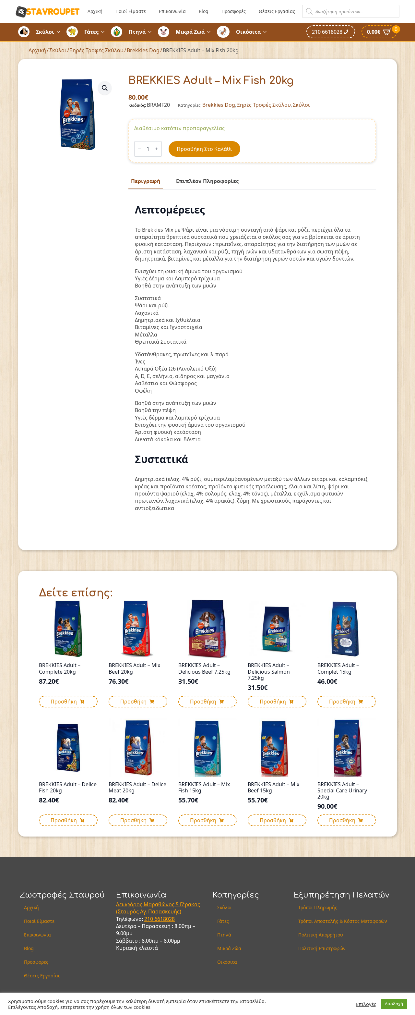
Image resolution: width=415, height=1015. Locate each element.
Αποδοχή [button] (394, 1004)
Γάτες (91, 31)
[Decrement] (139, 149)
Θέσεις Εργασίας (277, 11)
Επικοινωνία (172, 11)
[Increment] (156, 149)
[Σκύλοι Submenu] (60, 32)
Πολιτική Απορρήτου (320, 935)
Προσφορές (233, 11)
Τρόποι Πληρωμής (317, 907)
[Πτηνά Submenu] (152, 32)
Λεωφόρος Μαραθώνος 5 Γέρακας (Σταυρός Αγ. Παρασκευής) (158, 908)
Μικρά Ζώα (229, 948)
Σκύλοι (45, 31)
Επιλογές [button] (366, 1004)
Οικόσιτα (248, 31)
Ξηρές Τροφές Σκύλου (97, 50)
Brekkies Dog (143, 50)
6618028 (164, 919)
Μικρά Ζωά (190, 31)
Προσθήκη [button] (64, 701)
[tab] (145, 181)
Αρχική (95, 11)
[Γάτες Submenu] (105, 32)
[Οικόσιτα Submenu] (267, 32)
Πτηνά (137, 31)
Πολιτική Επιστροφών (322, 948)
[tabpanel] (252, 357)
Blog (203, 11)
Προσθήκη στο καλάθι (204, 149)
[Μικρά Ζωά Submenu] (211, 32)
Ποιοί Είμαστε (130, 11)
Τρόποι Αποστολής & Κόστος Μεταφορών (342, 921)
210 (149, 919)
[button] (105, 88)
